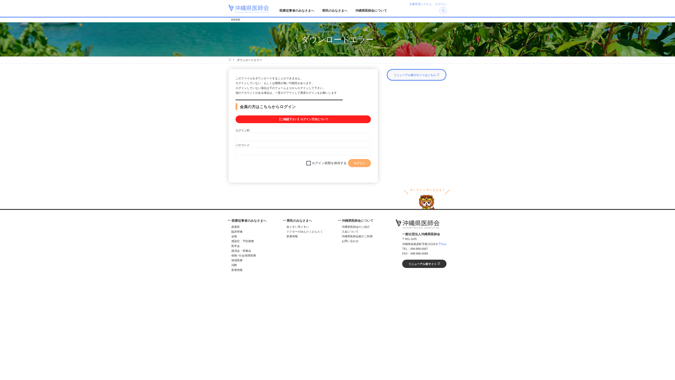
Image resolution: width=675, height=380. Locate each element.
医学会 (235, 246)
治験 (234, 265)
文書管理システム (420, 4)
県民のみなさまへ (335, 10)
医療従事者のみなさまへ (296, 10)
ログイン (440, 4)
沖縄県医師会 (418, 224)
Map (443, 244)
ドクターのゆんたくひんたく (305, 231)
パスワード (243, 145)
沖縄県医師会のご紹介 (356, 226)
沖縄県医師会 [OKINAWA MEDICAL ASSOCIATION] (249, 9)
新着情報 (237, 269)
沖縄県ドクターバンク (272, 20)
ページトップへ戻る (426, 198)
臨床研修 (237, 231)
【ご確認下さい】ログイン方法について (303, 119)
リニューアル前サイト (423, 263)
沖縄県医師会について (371, 10)
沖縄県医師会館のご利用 (357, 236)
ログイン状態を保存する (329, 163)
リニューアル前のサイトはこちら (415, 75)
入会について (350, 231)
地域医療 (237, 260)
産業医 (235, 226)
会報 (234, 236)
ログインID (243, 130)
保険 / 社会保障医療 (243, 255)
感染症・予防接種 (242, 241)
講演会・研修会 (241, 250)
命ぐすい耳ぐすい (298, 226)
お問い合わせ (350, 241)
